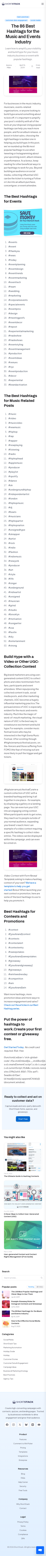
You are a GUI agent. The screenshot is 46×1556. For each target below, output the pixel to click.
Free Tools (23, 1490)
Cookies (23, 1530)
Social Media (8, 1340)
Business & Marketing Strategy (15, 1371)
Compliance (23, 1534)
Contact (23, 1508)
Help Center (23, 1482)
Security (23, 1486)
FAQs (23, 1478)
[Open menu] (42, 3)
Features (23, 1439)
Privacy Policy (23, 1522)
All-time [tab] (40, 1287)
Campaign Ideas (9, 1367)
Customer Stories (10, 1359)
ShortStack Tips (10, 1343)
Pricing (23, 1448)
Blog (23, 1474)
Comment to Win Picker (23, 1443)
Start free (23, 1119)
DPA (23, 1538)
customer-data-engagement (16, 20)
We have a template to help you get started (20, 886)
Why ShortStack (23, 1504)
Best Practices (9, 1375)
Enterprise (23, 1460)
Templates (23, 1452)
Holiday (6, 1355)
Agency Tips (8, 1379)
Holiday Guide (9, 1351)
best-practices (23, 17)
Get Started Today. (14, 1047)
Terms (23, 1526)
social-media (35, 20)
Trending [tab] (31, 1287)
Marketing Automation (12, 1347)
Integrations (23, 1456)
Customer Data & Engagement (15, 1363)
